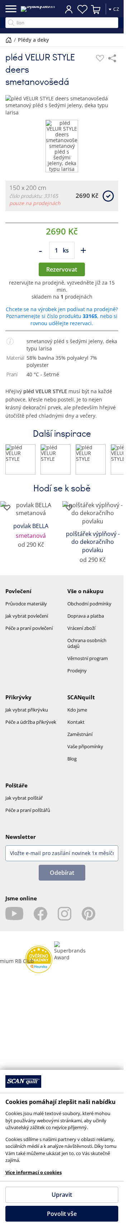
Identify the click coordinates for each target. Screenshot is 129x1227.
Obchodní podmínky (89, 603)
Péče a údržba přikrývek (30, 722)
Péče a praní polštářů (27, 810)
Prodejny (77, 670)
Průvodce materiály (26, 603)
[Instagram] (64, 914)
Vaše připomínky (85, 746)
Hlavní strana (8, 40)
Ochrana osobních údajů (86, 643)
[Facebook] (40, 914)
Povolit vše (62, 1214)
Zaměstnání (79, 734)
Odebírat (62, 873)
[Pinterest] (88, 914)
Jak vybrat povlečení (26, 616)
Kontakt (76, 722)
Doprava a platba (85, 616)
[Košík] (96, 9)
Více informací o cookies (33, 1172)
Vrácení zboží (81, 628)
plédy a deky (33, 39)
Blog (72, 758)
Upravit (62, 1195)
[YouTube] (14, 914)
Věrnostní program (87, 658)
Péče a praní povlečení (29, 628)
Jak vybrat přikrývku (26, 709)
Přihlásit (69, 9)
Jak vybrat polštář (24, 798)
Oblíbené (82, 9)
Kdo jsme (77, 709)
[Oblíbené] (100, 58)
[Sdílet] (112, 58)
